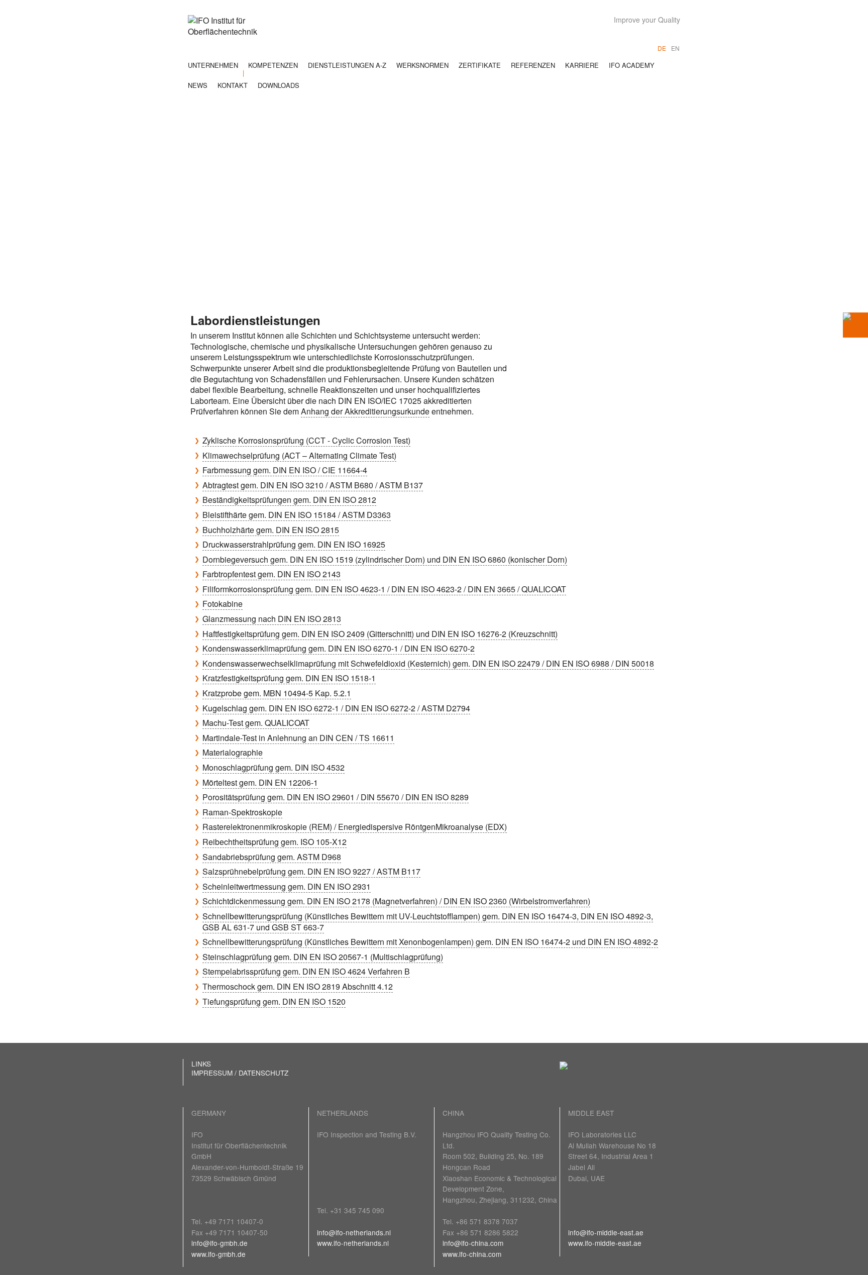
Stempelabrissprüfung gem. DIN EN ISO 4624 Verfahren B (306, 971)
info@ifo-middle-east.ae (605, 1232)
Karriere (582, 65)
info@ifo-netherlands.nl (354, 1232)
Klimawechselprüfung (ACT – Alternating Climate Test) (299, 455)
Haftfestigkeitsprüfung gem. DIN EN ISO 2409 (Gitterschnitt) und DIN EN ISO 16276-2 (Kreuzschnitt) (380, 634)
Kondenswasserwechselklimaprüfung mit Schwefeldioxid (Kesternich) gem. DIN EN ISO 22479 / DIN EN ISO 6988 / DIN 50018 (428, 663)
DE (662, 48)
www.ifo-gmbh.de (218, 1254)
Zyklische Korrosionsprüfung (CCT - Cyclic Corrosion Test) (306, 440)
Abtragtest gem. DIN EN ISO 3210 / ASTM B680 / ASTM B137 (312, 485)
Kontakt (233, 85)
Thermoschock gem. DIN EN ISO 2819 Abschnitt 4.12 (297, 986)
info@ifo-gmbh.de (219, 1243)
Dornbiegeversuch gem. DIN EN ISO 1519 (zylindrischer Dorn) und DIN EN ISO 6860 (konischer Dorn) (384, 559)
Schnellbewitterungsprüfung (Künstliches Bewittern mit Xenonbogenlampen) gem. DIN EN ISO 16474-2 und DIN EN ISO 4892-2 (430, 941)
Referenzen (533, 65)
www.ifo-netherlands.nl (353, 1243)
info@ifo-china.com (473, 1243)
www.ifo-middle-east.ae (604, 1243)
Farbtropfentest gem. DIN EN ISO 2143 (271, 574)
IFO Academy (632, 65)
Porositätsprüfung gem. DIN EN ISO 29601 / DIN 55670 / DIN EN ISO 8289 (335, 797)
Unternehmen (213, 65)
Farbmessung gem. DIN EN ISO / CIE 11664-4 (284, 470)
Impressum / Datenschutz (239, 1073)
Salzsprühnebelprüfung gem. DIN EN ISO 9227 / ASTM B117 (311, 871)
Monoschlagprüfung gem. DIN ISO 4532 (273, 767)
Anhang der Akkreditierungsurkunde (365, 411)
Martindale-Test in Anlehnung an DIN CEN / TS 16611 (298, 737)
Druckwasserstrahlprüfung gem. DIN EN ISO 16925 (293, 544)
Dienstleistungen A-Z (347, 65)
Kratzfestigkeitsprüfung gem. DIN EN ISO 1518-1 (289, 678)
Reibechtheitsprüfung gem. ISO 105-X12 (274, 841)
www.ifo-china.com (472, 1254)
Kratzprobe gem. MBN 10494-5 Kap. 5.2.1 (276, 693)
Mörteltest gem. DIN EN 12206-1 (260, 782)
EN (675, 48)
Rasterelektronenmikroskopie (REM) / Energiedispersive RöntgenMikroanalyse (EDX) (354, 826)
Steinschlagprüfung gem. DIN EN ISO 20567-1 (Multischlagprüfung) (322, 957)
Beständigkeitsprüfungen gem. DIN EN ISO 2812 (289, 499)
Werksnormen (422, 65)
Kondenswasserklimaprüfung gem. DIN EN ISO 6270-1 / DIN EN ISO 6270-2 (338, 648)
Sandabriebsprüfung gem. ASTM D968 (271, 857)
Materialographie (232, 752)
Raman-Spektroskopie (242, 812)
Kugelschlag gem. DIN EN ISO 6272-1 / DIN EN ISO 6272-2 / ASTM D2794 (336, 708)
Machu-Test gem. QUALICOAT (255, 722)
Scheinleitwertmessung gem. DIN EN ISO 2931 (286, 886)
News (197, 85)
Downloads (278, 85)
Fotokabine (222, 603)
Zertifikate (480, 65)
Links (201, 1063)
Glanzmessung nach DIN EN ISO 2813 (271, 618)
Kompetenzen (273, 65)
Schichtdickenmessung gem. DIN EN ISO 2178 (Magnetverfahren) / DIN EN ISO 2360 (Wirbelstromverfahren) (396, 901)
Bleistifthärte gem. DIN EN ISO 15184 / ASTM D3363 (296, 514)
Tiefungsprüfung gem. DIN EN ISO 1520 (274, 1001)
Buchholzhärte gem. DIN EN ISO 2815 (270, 530)
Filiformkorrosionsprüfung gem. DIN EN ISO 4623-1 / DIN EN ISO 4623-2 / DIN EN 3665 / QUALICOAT (384, 589)
